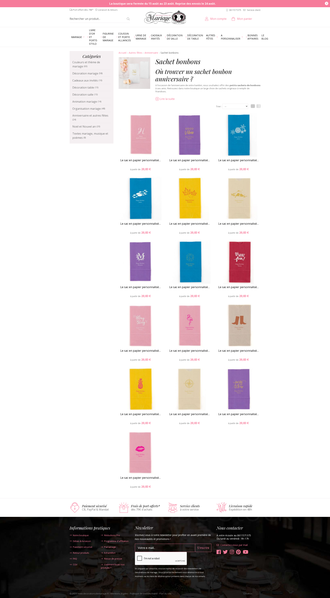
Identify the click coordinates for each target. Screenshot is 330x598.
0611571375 (235, 10)
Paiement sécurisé (82, 546)
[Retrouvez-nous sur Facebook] (219, 552)
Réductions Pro (112, 535)
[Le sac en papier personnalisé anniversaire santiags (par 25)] (238, 325)
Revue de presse (113, 558)
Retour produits (81, 552)
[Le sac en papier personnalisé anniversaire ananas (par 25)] (140, 389)
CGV (75, 564)
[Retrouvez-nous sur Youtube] (245, 552)
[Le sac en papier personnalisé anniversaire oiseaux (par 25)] (238, 198)
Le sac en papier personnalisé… (140, 160)
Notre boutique (81, 535)
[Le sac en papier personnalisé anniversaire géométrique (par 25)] (189, 262)
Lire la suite (167, 99)
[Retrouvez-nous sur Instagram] (232, 552)
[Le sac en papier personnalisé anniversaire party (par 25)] (238, 389)
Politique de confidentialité (144, 593)
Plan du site (165, 593)
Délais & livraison (82, 541)
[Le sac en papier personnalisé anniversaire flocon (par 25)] (238, 135)
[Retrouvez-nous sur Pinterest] (238, 552)
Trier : (219, 106)
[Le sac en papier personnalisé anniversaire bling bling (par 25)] (140, 325)
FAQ (75, 558)
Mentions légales (119, 593)
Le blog (264, 37)
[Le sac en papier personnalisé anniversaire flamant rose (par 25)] (189, 325)
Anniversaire (151, 52)
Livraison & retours (108, 9)
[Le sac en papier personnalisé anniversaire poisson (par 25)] (140, 198)
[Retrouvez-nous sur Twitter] (225, 552)
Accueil (122, 52)
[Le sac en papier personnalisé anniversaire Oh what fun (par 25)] (238, 262)
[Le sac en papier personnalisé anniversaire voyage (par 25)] (189, 389)
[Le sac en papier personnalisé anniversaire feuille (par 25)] (189, 198)
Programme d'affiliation (116, 541)
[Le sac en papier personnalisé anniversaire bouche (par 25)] (140, 452)
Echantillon (110, 552)
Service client (253, 10)
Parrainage (110, 546)
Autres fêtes (135, 52)
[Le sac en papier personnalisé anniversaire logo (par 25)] (140, 262)
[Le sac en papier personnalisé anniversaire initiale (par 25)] (140, 135)
